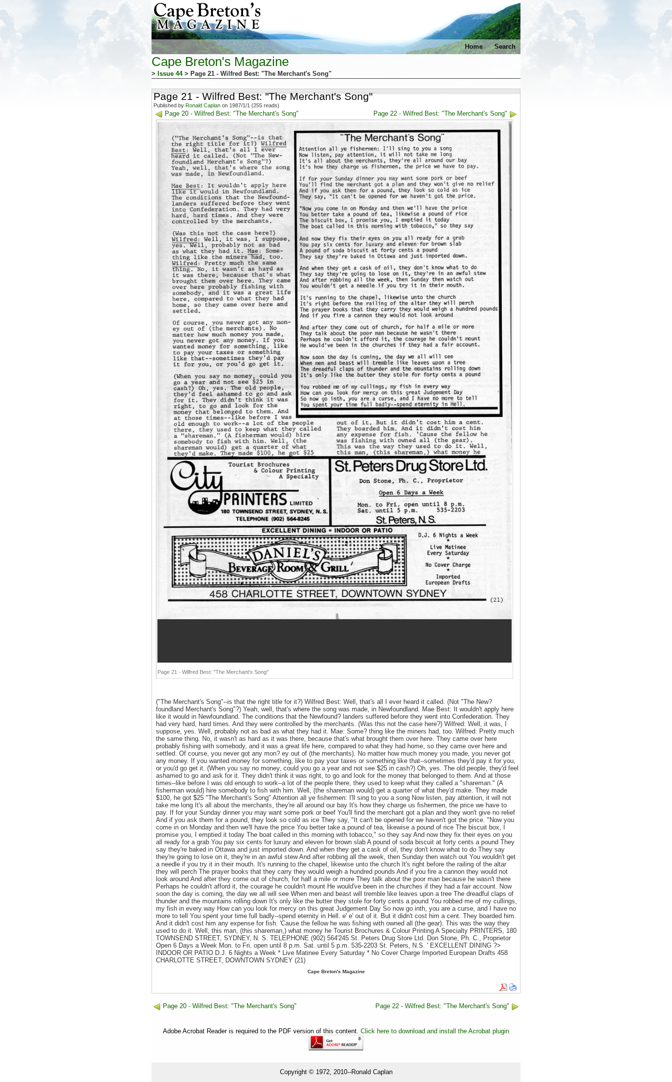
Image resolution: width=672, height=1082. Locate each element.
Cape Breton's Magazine (220, 61)
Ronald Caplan (202, 105)
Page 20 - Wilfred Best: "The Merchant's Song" (232, 113)
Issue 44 (170, 73)
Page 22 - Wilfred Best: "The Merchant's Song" (440, 113)
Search (505, 46)
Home (474, 46)
